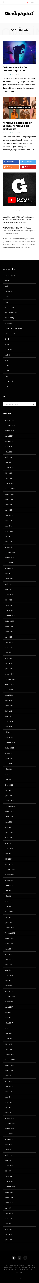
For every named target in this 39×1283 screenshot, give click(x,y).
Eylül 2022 (8, 669)
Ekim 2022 (8, 663)
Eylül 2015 (8, 1113)
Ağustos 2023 (9, 610)
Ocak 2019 (8, 901)
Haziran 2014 (9, 1192)
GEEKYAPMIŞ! (9, 318)
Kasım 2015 (9, 1102)
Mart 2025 (8, 510)
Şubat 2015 (9, 1150)
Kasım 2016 (9, 1039)
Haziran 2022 (9, 684)
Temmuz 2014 (10, 1187)
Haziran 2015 (9, 1129)
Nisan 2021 (9, 758)
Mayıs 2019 (9, 880)
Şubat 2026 (9, 452)
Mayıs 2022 (9, 690)
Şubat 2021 (9, 769)
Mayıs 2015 (9, 1134)
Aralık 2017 (8, 970)
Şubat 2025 (9, 515)
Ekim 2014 (8, 1171)
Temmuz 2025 (10, 489)
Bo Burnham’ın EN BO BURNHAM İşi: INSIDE (15, 69)
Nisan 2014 (9, 1203)
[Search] (27, 2)
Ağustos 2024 (9, 547)
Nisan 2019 (9, 885)
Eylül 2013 (8, 1240)
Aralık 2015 (8, 1097)
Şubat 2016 (9, 1086)
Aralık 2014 (8, 1160)
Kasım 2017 (9, 975)
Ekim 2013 (8, 1234)
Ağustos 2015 (9, 1118)
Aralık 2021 (8, 716)
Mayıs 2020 (9, 817)
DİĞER (7, 281)
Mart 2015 (8, 1144)
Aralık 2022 (8, 653)
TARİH (7, 376)
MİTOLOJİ (8, 350)
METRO (7, 344)
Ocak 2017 (8, 1028)
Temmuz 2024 (10, 552)
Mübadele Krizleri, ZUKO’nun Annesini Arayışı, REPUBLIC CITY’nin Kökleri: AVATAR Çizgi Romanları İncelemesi (18, 219)
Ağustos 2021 (9, 737)
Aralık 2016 (8, 1033)
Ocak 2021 (8, 774)
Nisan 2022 (9, 695)
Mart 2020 (8, 827)
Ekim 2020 (8, 790)
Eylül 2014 (8, 1176)
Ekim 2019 (8, 854)
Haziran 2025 (9, 494)
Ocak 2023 (8, 647)
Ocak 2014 (8, 1218)
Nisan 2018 (9, 949)
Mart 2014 (8, 1208)
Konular (7, 339)
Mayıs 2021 (9, 753)
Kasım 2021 (9, 721)
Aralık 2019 (8, 843)
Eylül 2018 (8, 922)
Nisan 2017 (9, 1012)
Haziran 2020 (9, 811)
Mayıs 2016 (9, 1070)
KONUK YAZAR (10, 334)
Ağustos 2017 (9, 991)
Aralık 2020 (8, 780)
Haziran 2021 (9, 748)
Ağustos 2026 (9, 420)
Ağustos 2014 (9, 1181)
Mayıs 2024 (9, 563)
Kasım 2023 (9, 595)
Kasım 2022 (9, 658)
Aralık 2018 (8, 907)
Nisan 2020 (9, 822)
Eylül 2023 (8, 605)
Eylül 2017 (8, 986)
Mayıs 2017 (9, 1007)
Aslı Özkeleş (9, 74)
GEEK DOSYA (9, 307)
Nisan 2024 (9, 568)
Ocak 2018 (8, 965)
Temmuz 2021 (10, 743)
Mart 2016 (8, 1081)
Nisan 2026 (9, 441)
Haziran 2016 (9, 1065)
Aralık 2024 (8, 526)
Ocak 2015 (8, 1155)
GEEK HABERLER (11, 313)
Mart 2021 (8, 764)
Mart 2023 (8, 637)
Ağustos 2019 (9, 864)
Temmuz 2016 (10, 1060)
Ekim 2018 (8, 917)
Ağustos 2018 (9, 928)
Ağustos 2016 (9, 1055)
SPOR (7, 371)
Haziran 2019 (9, 875)
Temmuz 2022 (10, 679)
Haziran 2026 (9, 431)
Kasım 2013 (9, 1229)
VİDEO (7, 387)
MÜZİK (7, 355)
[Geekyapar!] (19, 13)
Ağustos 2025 (9, 483)
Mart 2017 (8, 1018)
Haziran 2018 (9, 938)
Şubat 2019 (9, 896)
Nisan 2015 (9, 1139)
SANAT (7, 365)
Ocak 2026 (8, 457)
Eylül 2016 (8, 1049)
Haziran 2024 (9, 558)
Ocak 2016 (8, 1092)
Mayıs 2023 (9, 626)
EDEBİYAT (8, 291)
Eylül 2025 (8, 478)
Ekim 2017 (8, 981)
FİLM (6, 302)
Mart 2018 (8, 954)
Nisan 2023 (9, 632)
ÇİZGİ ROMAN (10, 276)
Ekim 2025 (8, 473)
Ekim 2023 (8, 600)
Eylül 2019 (8, 859)
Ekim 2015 (8, 1107)
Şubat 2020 (9, 832)
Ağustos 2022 (9, 674)
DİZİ (6, 286)
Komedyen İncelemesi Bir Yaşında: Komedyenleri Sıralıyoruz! (17, 125)
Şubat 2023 (9, 642)
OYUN (7, 360)
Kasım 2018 (9, 912)
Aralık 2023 (8, 589)
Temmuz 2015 (10, 1123)
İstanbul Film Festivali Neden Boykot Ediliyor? (18, 239)
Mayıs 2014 (9, 1197)
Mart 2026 (8, 447)
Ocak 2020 (8, 838)
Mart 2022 (8, 700)
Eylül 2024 (8, 542)
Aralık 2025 (8, 462)
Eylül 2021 (8, 732)
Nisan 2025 (9, 505)
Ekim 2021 (8, 727)
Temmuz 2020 (10, 806)
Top (20, 1278)
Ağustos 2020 (9, 801)
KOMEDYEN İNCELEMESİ (13, 328)
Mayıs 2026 (9, 436)
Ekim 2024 (8, 536)
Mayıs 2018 (9, 944)
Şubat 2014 (9, 1213)
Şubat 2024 (9, 579)
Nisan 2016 (9, 1076)
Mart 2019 (8, 891)
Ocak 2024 (8, 584)
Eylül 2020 (8, 795)
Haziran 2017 (9, 1002)
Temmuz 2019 (10, 870)
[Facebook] (14, 1258)
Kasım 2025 (9, 468)
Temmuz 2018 (10, 933)
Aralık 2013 (8, 1224)
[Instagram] (25, 1258)
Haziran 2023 (9, 621)
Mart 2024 (8, 573)
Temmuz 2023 (10, 616)
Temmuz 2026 (10, 425)
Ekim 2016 (8, 1044)
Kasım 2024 (9, 531)
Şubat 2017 (9, 1023)
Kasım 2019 (9, 848)
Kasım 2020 (9, 785)
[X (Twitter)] (19, 1258)
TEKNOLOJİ (9, 381)
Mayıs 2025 (9, 499)
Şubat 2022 (9, 706)
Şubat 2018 (9, 959)
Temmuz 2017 (10, 996)
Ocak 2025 (8, 521)
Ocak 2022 (8, 711)
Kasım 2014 (9, 1166)
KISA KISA (8, 323)
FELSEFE (8, 297)
